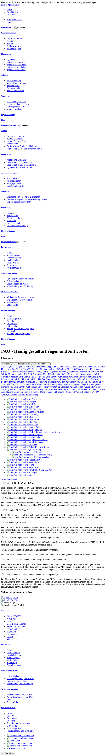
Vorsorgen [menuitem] (5, 96)
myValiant (18, 384)
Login (9, 22)
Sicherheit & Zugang (65, 392)
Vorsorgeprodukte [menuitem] (14, 109)
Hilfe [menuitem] (9, 621)
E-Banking (62, 369)
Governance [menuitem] (12, 323)
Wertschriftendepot (25, 371)
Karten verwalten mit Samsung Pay (57, 387)
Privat (9, 9)
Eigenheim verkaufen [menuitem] (16, 69)
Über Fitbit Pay (50, 374)
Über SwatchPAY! (84, 389)
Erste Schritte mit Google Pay (59, 377)
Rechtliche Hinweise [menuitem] (16, 626)
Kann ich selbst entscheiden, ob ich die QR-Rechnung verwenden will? (35, 559)
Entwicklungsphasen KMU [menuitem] (19, 202)
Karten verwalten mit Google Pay (87, 377)
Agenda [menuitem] (10, 321)
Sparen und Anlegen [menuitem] (9, 173)
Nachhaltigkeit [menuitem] (13, 260)
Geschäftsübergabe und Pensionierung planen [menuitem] (27, 199)
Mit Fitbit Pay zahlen (33, 374)
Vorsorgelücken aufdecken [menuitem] (18, 106)
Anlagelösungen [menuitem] (14, 181)
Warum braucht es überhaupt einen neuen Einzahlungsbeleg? (31, 574)
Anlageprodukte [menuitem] (14, 88)
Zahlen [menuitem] (4, 131)
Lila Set (21, 394)
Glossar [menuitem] (10, 636)
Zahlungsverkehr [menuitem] (14, 46)
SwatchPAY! (7, 384)
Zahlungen (39, 371)
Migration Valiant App (25, 382)
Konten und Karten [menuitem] (8, 33)
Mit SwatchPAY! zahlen (65, 389)
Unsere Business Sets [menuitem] (16, 141)
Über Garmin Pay (27, 377)
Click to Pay (21, 369)
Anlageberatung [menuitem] (14, 80)
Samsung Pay (98, 382)
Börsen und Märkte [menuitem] (15, 90)
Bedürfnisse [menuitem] (5, 207)
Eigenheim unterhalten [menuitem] (16, 67)
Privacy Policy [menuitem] (13, 629)
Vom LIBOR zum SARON (87, 392)
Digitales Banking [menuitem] (8, 115)
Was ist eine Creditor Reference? (18, 498)
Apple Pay (27, 366)
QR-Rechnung (51, 384)
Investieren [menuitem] (11, 220)
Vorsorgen (6, 394)
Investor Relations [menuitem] (8, 310)
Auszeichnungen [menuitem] (14, 268)
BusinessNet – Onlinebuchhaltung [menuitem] (22, 146)
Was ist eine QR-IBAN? (15, 522)
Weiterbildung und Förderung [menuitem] (20, 286)
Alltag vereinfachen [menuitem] (15, 218)
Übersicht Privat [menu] (7, 27)
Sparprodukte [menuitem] (13, 178)
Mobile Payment (43, 382)
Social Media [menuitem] (12, 305)
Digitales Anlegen (48, 369)
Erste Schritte (74, 374)
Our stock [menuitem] (11, 331)
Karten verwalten (16, 374)
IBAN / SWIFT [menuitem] (14, 616)
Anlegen (18, 366)
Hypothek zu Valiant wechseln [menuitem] (20, 167)
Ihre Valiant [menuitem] (6, 247)
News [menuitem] (9, 316)
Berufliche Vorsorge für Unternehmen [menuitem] (23, 197)
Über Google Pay (30, 379)
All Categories (7, 366)
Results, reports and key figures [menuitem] (20, 328)
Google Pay (40, 377)
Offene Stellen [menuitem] (13, 281)
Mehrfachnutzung (48, 392)
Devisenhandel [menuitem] (13, 223)
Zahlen (14, 394)
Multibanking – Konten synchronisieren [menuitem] (24, 149)
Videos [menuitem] (10, 639)
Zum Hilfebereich (9, 479)
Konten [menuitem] (10, 41)
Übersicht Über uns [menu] (8, 242)
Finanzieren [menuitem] (6, 54)
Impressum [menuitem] (11, 631)
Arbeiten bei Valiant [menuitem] (9, 273)
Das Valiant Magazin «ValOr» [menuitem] (20, 300)
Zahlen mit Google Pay (11, 379)
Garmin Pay (62, 374)
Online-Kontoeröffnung (33, 384)
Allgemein (6, 364)
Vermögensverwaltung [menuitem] (16, 83)
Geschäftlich (12, 12)
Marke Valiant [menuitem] (13, 263)
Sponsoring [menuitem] (12, 265)
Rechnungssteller (94, 384)
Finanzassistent (83, 369)
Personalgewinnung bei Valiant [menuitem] (20, 279)
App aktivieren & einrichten (27, 392)
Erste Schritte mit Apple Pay (44, 366)
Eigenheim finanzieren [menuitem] (16, 64)
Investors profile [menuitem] (14, 318)
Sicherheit (12, 371)
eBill (46, 371)
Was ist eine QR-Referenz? (16, 510)
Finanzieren (83, 371)
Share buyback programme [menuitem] (18, 333)
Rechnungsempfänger (68, 371)
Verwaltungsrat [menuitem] (13, 255)
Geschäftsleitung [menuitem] (14, 257)
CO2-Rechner (33, 369)
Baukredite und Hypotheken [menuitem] (19, 162)
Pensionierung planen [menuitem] (16, 101)
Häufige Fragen (45, 379)
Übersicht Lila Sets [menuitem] (15, 38)
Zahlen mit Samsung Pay (84, 387)
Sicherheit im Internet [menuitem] (16, 624)
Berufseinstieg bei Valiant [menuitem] (18, 284)
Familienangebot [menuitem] (14, 48)
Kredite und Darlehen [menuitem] (16, 160)
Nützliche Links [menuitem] (7, 611)
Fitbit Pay (93, 371)
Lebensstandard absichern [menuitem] (18, 104)
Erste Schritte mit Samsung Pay (28, 387)
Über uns (11, 14)
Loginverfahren (8, 382)
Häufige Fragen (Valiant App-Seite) (68, 379)
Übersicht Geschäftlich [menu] (10, 125)
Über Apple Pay (8, 369)
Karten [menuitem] (10, 43)
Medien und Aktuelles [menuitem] (9, 292)
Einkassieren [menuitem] (12, 143)
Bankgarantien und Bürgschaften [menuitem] (21, 165)
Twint (96, 389)
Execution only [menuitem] (13, 85)
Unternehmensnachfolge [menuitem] (17, 225)
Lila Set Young (31, 394)
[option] (24, 399)
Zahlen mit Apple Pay (95, 366)
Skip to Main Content (10, 5)
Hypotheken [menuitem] (12, 59)
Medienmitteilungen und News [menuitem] (20, 297)
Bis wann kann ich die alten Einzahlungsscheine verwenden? (31, 550)
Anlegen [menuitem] (4, 75)
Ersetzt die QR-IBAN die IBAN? (19, 483)
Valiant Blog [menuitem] (12, 302)
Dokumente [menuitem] (12, 634)
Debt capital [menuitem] (12, 326)
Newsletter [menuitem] (11, 619)
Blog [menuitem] (3, 120)
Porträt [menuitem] (10, 252)
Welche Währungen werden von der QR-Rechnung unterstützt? (32, 537)
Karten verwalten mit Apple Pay (71, 366)
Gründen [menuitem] (10, 213)
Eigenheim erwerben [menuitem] (16, 62)
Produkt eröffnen (14, 19)
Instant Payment (91, 379)
